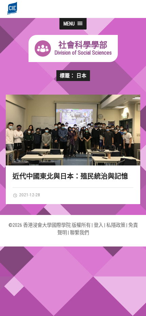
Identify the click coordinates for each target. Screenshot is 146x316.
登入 (98, 225)
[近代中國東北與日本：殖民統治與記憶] (73, 130)
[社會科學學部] (73, 60)
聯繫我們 (79, 233)
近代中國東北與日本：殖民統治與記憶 (70, 176)
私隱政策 (115, 225)
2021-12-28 (29, 194)
